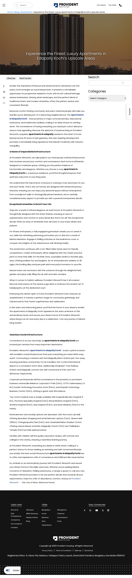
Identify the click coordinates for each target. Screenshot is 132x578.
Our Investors (16, 524)
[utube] (96, 511)
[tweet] (102, 511)
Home (10, 12)
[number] (120, 5)
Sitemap (78, 550)
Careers (14, 527)
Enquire (129, 111)
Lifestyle (11, 78)
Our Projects (101, 5)
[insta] (90, 511)
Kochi (44, 513)
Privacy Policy (47, 550)
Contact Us (15, 520)
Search (93, 77)
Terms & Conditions (63, 550)
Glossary (30, 510)
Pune (59, 521)
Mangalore (62, 510)
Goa (43, 521)
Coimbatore (62, 517)
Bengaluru (46, 510)
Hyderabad (46, 525)
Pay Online (112, 5)
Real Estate (26, 12)
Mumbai (45, 517)
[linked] (108, 511)
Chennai (60, 513)
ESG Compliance (16, 514)
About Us (14, 510)
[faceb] (84, 511)
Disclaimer (89, 550)
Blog (17, 12)
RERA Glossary (32, 513)
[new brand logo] (66, 5)
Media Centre (32, 517)
